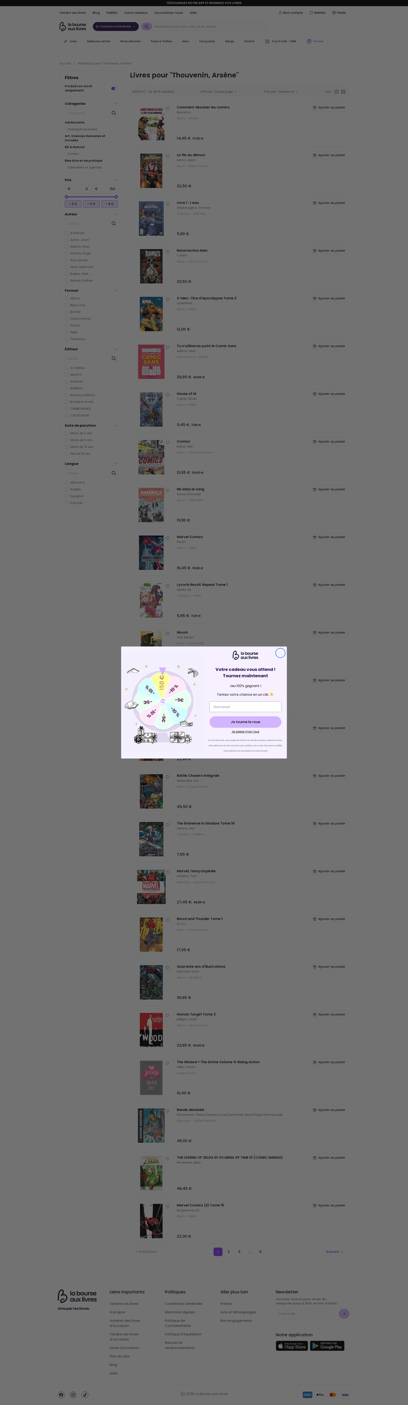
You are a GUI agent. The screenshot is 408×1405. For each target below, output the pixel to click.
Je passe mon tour (245, 731)
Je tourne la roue (245, 721)
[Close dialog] (280, 653)
